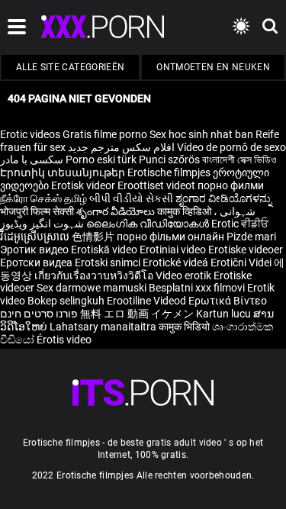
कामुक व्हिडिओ (185, 211)
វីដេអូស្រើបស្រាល (36, 236)
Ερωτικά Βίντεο (227, 301)
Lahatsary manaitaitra (104, 327)
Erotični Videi (242, 262)
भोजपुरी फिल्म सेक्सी (37, 211)
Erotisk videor (84, 185)
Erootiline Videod (147, 301)
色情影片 (94, 236)
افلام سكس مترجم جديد (121, 147)
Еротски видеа (37, 262)
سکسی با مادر (31, 159)
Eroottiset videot (157, 185)
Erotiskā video (105, 249)
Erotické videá (176, 262)
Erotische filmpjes (168, 172)
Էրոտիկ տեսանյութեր (63, 172)
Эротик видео (35, 249)
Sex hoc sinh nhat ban (201, 134)
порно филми (231, 185)
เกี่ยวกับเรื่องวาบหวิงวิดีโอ (95, 275)
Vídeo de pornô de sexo (231, 147)
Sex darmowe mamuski (91, 288)
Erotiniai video (174, 249)
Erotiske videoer (245, 249)
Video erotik (185, 275)
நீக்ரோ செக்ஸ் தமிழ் (43, 198)
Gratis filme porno (105, 134)
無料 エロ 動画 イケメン (137, 314)
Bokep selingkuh (65, 301)
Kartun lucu (224, 314)
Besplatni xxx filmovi (197, 288)
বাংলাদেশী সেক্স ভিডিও (239, 159)
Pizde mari (251, 236)
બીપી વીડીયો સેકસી (131, 198)
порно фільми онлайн (170, 236)
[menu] (143, 392)
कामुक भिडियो (185, 327)
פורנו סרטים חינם (39, 314)
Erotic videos (31, 134)
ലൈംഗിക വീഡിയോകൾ (148, 223)
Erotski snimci (109, 262)
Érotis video (64, 339)
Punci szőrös (169, 159)
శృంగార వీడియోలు (116, 211)
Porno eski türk (101, 159)
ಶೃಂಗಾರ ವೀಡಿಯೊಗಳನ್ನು (223, 198)
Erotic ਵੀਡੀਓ (239, 223)
